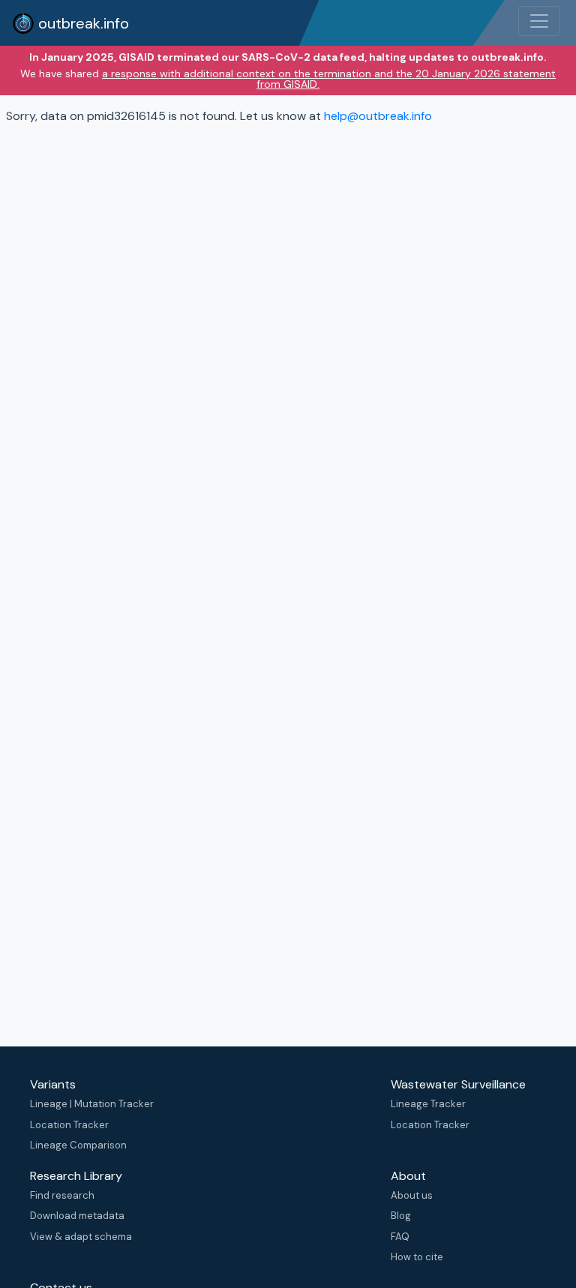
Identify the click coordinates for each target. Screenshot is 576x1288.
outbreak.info (81, 23)
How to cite (417, 1256)
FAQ (400, 1236)
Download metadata (77, 1215)
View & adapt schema (81, 1236)
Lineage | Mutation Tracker (92, 1103)
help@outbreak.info (378, 116)
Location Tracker (69, 1124)
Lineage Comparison (78, 1145)
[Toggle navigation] (539, 21)
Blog (401, 1215)
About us (412, 1195)
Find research (62, 1195)
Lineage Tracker (428, 1103)
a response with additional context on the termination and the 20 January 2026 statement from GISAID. (329, 79)
